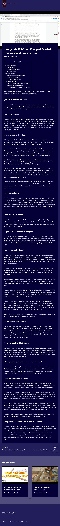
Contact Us (11, 522)
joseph (7, 56)
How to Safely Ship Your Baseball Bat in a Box (13, 488)
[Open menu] (56, 3)
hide (21, 62)
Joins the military (12, 71)
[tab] (26, 498)
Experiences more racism (14, 79)
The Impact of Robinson (11, 81)
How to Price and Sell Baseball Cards (42, 488)
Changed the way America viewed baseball (18, 83)
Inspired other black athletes (15, 85)
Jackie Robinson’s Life (11, 65)
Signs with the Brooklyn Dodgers (16, 75)
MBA (5, 46)
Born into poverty (12, 67)
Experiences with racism (13, 69)
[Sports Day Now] (10, 3)
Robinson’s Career (10, 73)
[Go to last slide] (4, 482)
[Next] (55, 482)
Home (4, 522)
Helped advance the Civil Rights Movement (19, 87)
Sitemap (28, 522)
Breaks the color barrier (13, 77)
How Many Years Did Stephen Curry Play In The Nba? (45, 450)
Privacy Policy (20, 522)
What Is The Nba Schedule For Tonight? (13, 449)
